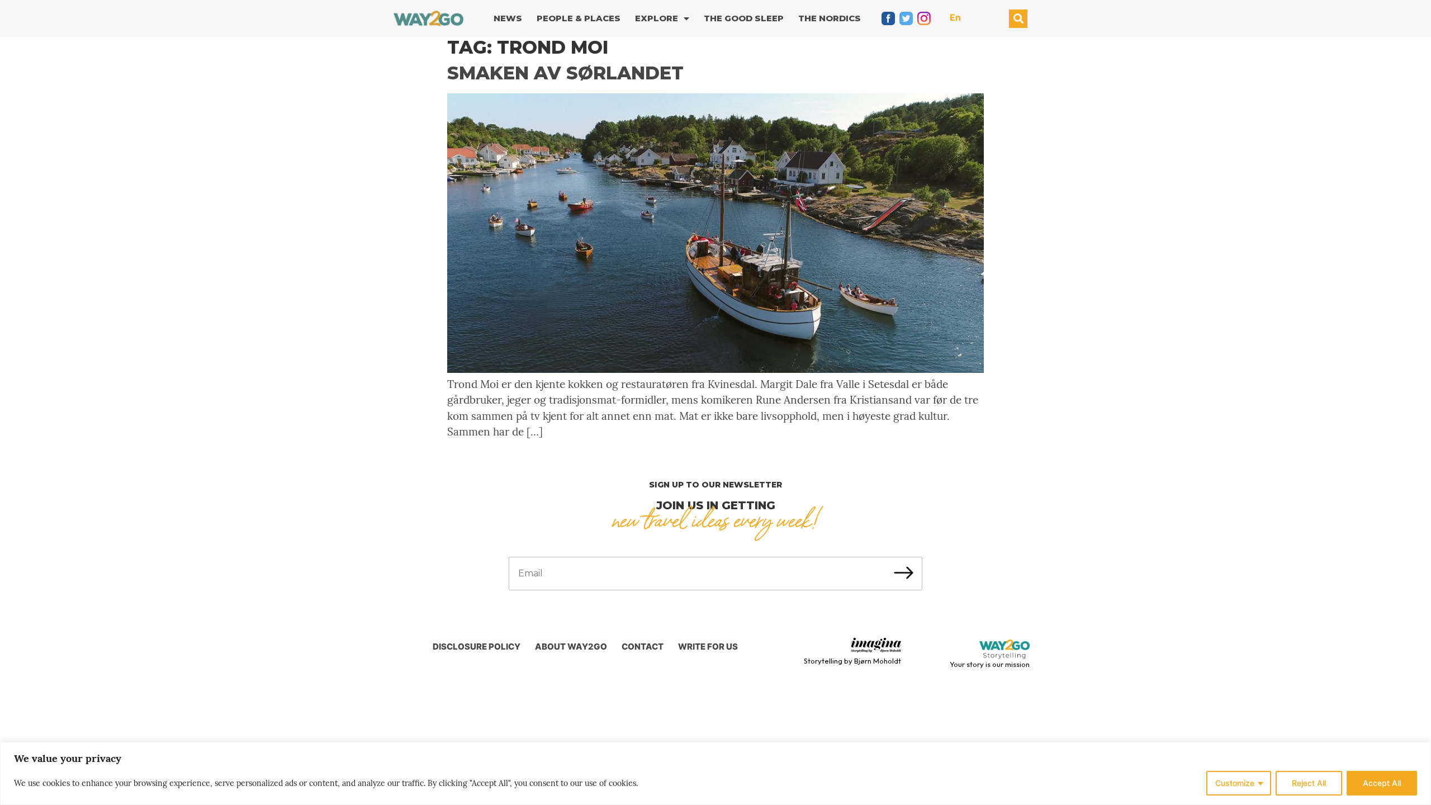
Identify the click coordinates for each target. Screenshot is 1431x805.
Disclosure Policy (476, 646)
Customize (1234, 783)
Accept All (1382, 783)
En (955, 17)
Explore (656, 18)
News (508, 18)
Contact (643, 646)
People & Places (578, 18)
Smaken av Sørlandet (565, 73)
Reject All (1309, 783)
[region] (715, 773)
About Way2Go (571, 646)
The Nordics (829, 18)
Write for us (708, 646)
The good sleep (744, 18)
